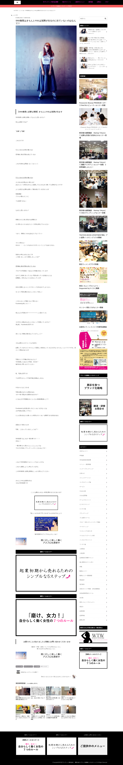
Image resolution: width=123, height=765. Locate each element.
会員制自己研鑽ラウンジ (86, 557)
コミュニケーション (85, 477)
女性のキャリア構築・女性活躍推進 (90, 588)
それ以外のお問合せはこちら (46, 648)
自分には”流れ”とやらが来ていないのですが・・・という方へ (97, 66)
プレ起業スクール (85, 517)
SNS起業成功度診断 (85, 460)
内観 (81, 566)
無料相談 (91, 2)
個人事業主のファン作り (86, 562)
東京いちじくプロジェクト (87, 602)
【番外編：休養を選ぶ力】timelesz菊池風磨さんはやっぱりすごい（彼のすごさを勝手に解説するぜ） (93, 50)
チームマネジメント (85, 500)
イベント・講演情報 (85, 464)
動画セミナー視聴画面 (86, 575)
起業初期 (82, 611)
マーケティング (84, 526)
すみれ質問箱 (83, 495)
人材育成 (82, 548)
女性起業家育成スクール (86, 593)
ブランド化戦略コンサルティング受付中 (62, 6)
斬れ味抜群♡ (45, 666)
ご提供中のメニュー (80, 2)
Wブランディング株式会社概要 (50, 2)
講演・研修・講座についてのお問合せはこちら (46, 647)
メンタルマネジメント (86, 540)
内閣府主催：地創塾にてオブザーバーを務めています (97, 31)
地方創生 (82, 584)
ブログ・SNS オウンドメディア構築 (90, 522)
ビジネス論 (19, 666)
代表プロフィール (66, 2)
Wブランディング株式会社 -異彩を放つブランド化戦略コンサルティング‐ (79, 762)
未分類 (81, 597)
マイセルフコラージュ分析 (87, 535)
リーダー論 (83, 544)
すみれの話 (83, 491)
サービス (82, 486)
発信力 (81, 606)
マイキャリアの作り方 (86, 531)
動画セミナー (83, 571)
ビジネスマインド (85, 504)
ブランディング (28, 666)
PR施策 (82, 455)
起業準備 (82, 615)
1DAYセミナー (84, 451)
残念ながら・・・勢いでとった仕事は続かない (97, 58)
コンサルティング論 (85, 482)
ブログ (106, 2)
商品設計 (82, 580)
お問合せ (99, 2)
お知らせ (82, 473)
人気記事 (37, 666)
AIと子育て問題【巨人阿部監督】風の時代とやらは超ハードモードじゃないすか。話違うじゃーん (93, 40)
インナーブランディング (86, 469)
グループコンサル (33, 445)
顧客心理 (82, 620)
